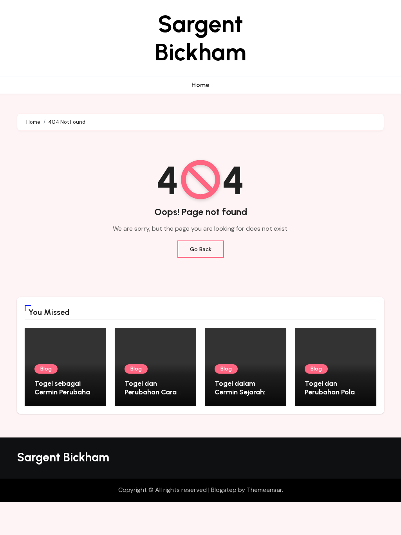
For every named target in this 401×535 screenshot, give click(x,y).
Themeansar (264, 490)
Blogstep (224, 490)
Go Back (200, 249)
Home (200, 85)
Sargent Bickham (200, 38)
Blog (46, 368)
